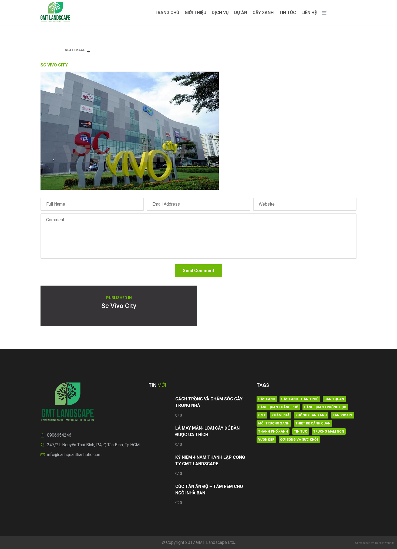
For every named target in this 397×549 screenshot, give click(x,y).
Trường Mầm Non (328, 431)
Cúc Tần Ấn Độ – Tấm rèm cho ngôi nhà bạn (209, 490)
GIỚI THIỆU (195, 12)
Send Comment (198, 270)
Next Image (75, 50)
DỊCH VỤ (220, 12)
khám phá (281, 415)
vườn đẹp (266, 439)
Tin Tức (287, 12)
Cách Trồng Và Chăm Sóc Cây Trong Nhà (209, 402)
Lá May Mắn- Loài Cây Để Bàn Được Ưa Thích (207, 431)
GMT (262, 415)
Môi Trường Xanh (274, 423)
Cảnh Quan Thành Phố (278, 407)
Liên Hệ (309, 12)
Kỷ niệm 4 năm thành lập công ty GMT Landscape (210, 460)
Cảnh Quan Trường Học (325, 407)
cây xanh (266, 399)
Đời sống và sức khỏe (299, 439)
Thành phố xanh (273, 431)
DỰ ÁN (240, 12)
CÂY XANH (263, 12)
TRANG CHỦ (167, 12)
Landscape (343, 415)
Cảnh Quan (334, 399)
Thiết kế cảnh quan (313, 423)
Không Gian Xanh (311, 415)
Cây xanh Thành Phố (299, 399)
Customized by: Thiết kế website (374, 542)
